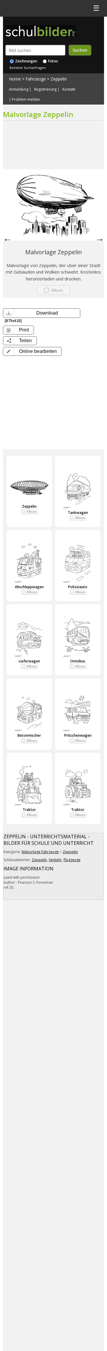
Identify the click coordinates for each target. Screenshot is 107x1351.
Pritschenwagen (78, 735)
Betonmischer (29, 735)
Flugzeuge (72, 859)
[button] (32, 351)
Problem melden (26, 99)
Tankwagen (78, 512)
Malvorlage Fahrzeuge (40, 851)
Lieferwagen (29, 661)
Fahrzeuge (36, 79)
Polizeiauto (77, 586)
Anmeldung (18, 89)
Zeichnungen (25, 61)
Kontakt (68, 89)
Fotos (52, 61)
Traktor (29, 809)
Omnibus (77, 661)
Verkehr (55, 859)
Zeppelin (59, 79)
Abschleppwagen (29, 586)
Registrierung (45, 89)
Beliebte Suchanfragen (28, 67)
